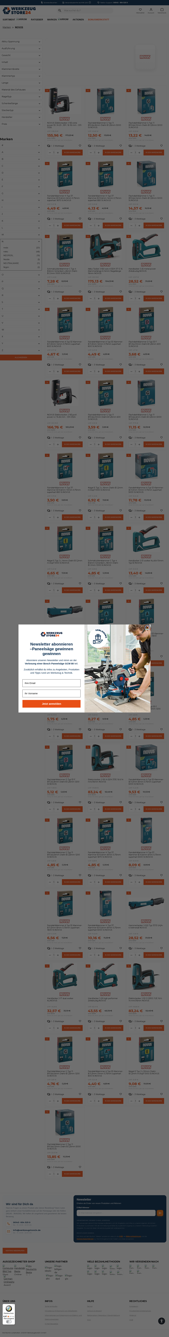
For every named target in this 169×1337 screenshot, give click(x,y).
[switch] (8, 1321)
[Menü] (13, 1305)
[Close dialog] (147, 628)
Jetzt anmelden (51, 703)
